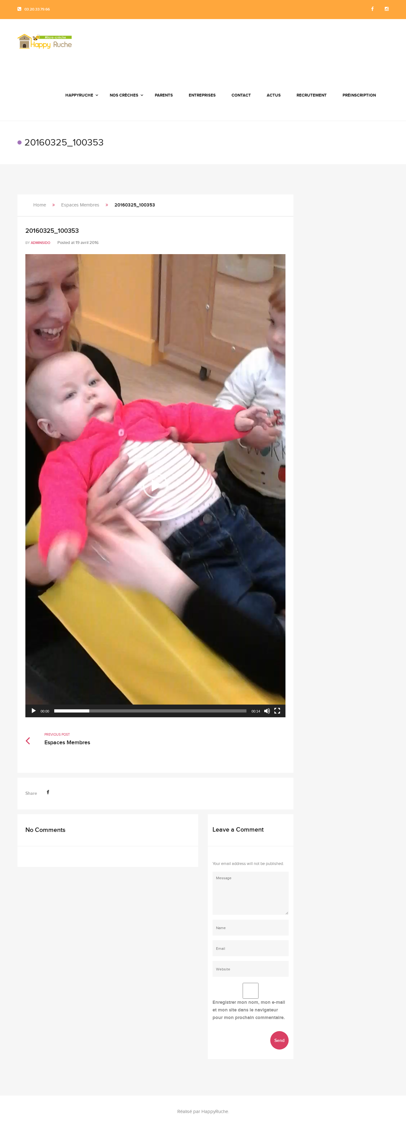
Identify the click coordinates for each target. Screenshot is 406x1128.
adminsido (40, 243)
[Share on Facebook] (48, 792)
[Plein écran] (277, 711)
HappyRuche (214, 1111)
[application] (155, 485)
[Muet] (267, 711)
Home (39, 205)
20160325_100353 (52, 231)
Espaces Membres (80, 205)
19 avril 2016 (87, 242)
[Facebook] (372, 9)
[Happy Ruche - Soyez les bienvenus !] (44, 44)
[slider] (150, 711)
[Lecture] (33, 711)
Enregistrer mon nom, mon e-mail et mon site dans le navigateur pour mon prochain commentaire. (249, 1010)
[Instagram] (387, 9)
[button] (155, 485)
